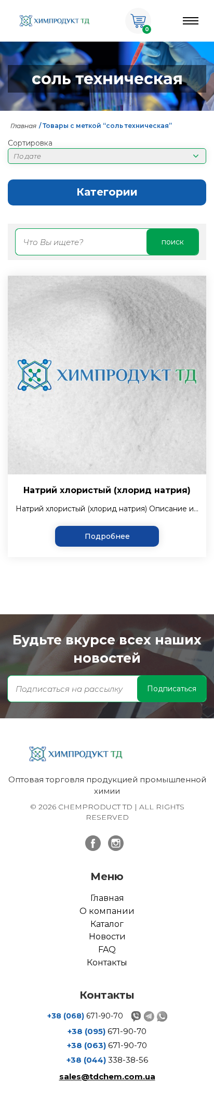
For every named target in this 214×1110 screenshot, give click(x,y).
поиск (173, 242)
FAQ (107, 949)
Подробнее (107, 536)
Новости (107, 936)
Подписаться (171, 688)
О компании (107, 911)
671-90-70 (85, 1016)
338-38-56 (107, 1060)
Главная (23, 126)
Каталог (107, 924)
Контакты (107, 962)
